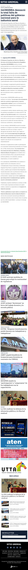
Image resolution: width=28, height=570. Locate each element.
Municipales (16, 553)
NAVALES (25, 51)
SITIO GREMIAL (21, 51)
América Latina (16, 554)
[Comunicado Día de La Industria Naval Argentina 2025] (14, 227)
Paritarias (16, 551)
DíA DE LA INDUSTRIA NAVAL (16, 52)
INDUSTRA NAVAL (24, 53)
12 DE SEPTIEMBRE (24, 52)
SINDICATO (7, 51)
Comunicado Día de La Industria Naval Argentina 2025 (13, 251)
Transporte (23, 553)
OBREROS (9, 52)
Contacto (18, 556)
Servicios (10, 554)
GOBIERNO (5, 52)
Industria (10, 551)
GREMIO (11, 51)
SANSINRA (19, 53)
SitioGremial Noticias (5, 252)
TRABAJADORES (15, 51)
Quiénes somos (11, 556)
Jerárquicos (22, 551)
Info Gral (4, 551)
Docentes (4, 553)
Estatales (10, 553)
